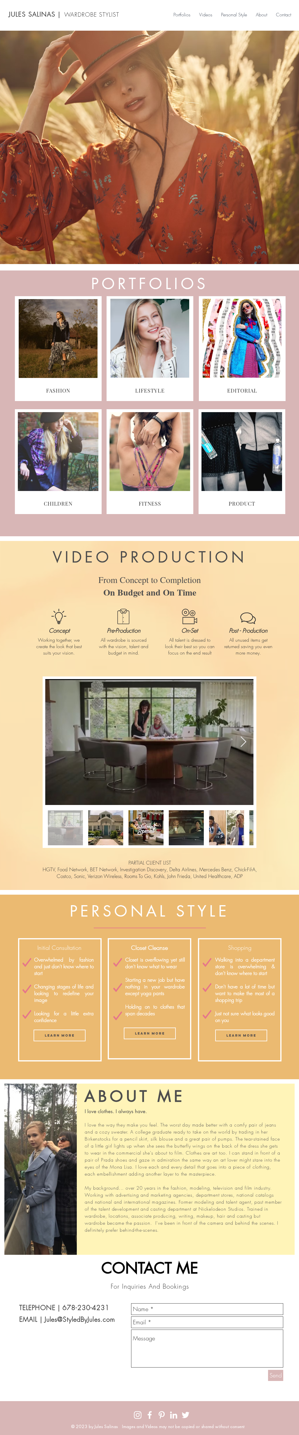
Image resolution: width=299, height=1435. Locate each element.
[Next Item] (243, 742)
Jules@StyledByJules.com (80, 1319)
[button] (60, 1035)
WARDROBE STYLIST (91, 14)
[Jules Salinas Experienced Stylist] (173, 1415)
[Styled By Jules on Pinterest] (162, 1415)
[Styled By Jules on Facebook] (150, 1415)
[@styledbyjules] (138, 1415)
